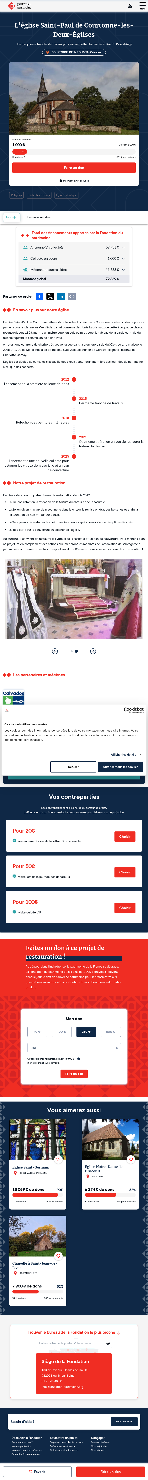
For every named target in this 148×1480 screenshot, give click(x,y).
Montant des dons (22, 139)
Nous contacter (124, 1421)
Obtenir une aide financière (64, 1450)
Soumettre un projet (63, 1438)
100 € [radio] (61, 1032)
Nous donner (98, 1450)
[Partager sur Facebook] (39, 296)
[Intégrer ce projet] (72, 296)
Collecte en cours (39, 195)
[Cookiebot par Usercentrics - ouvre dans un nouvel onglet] (127, 710)
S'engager (97, 1438)
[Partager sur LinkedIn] (61, 296)
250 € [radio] (86, 1032)
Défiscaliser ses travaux (62, 1446)
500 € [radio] (110, 1032)
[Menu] (143, 4)
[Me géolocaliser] (108, 1343)
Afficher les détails (123, 754)
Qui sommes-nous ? (22, 1442)
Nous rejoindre (99, 1446)
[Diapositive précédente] (55, 651)
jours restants (126, 157)
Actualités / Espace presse (26, 1454)
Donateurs (18, 157)
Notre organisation (21, 1446)
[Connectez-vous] (130, 5)
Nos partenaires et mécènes (27, 1450)
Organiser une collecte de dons (66, 1442)
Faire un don (74, 167)
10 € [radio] (37, 1032)
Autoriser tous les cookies (120, 766)
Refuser (73, 766)
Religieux (16, 195)
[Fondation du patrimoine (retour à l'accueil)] (19, 6)
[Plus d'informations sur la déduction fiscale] (78, 1058)
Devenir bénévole (100, 1442)
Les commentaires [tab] (39, 217)
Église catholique (66, 195)
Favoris (39, 1471)
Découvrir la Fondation (27, 1438)
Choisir (125, 836)
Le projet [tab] (12, 217)
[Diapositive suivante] (93, 651)
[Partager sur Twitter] (50, 296)
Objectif (127, 144)
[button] (72, 651)
